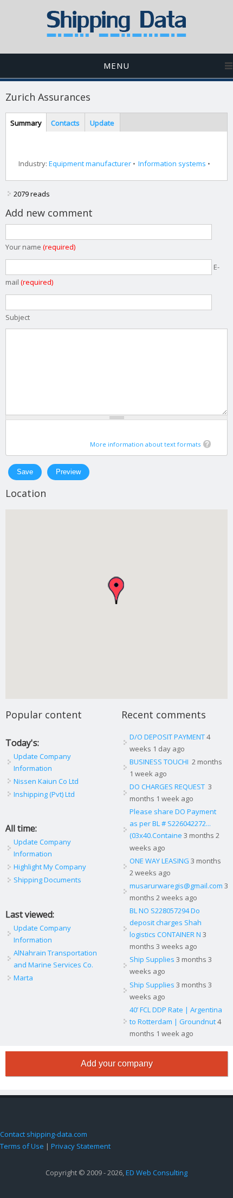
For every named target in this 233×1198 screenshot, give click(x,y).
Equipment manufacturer (90, 163)
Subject (17, 317)
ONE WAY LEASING (159, 861)
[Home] (116, 35)
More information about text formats (145, 444)
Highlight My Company (50, 867)
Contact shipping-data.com (43, 1134)
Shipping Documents (47, 880)
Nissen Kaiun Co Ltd (46, 781)
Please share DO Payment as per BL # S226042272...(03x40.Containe (173, 823)
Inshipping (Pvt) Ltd (44, 794)
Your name (40, 247)
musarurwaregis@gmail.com (176, 886)
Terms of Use (22, 1146)
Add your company (117, 1063)
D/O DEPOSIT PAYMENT (167, 737)
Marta (23, 978)
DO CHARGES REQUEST (168, 786)
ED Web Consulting (156, 1172)
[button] (115, 590)
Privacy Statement (81, 1146)
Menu (116, 65)
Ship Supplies (152, 959)
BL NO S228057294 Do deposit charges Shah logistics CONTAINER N (166, 922)
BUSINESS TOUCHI (160, 762)
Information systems (172, 163)
